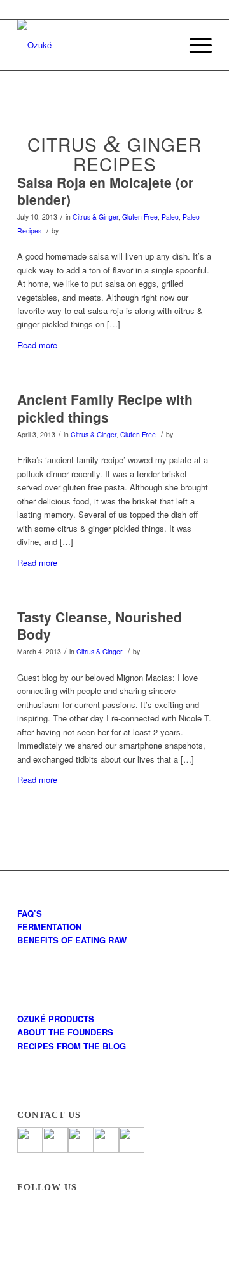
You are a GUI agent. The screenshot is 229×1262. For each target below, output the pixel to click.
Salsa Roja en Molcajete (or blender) (105, 191)
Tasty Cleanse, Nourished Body (99, 625)
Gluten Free (140, 216)
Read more (37, 345)
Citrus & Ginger (95, 216)
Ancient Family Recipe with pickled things (105, 408)
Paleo (170, 216)
